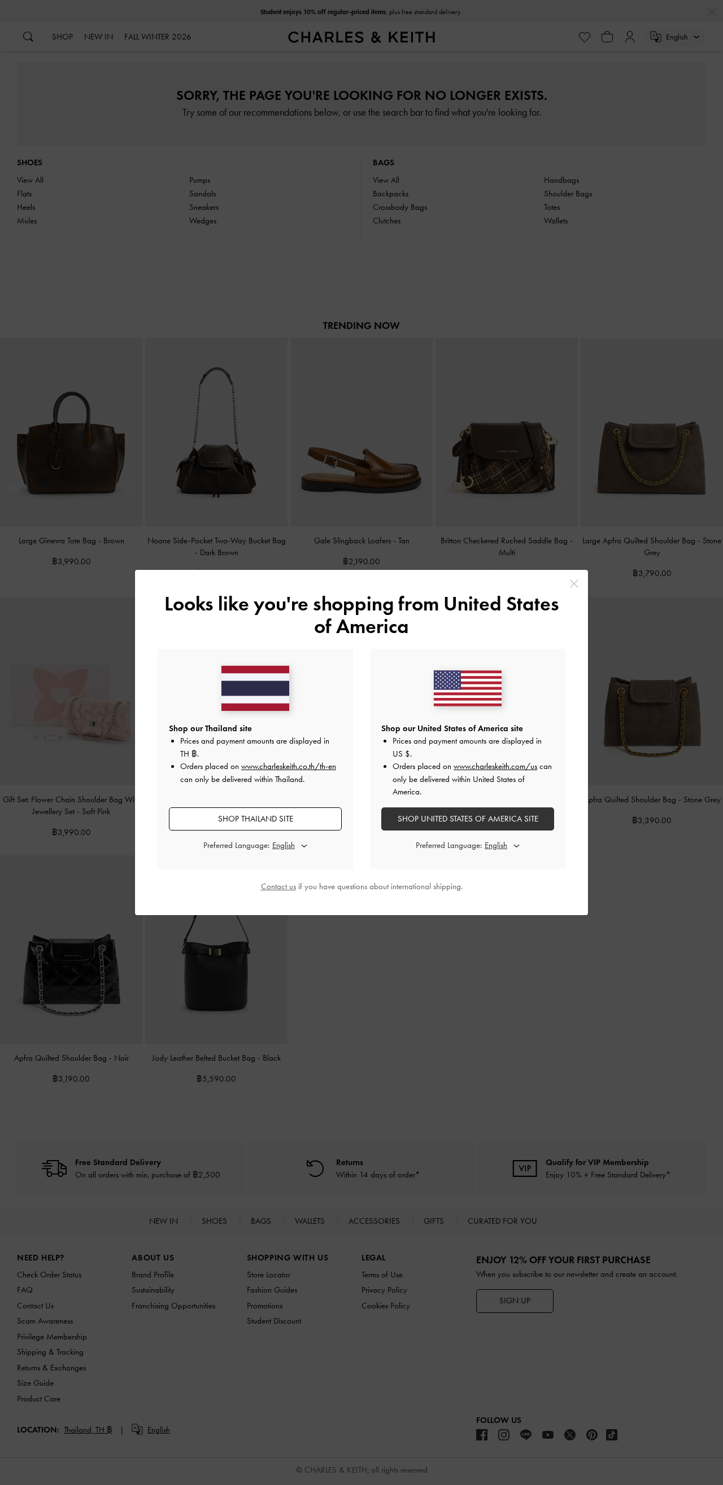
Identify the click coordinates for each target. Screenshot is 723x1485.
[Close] (574, 583)
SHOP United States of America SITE (468, 819)
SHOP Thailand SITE (255, 819)
